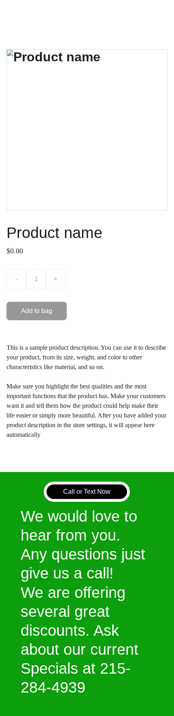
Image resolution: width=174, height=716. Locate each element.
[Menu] (156, 13)
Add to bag (36, 310)
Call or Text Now (86, 491)
